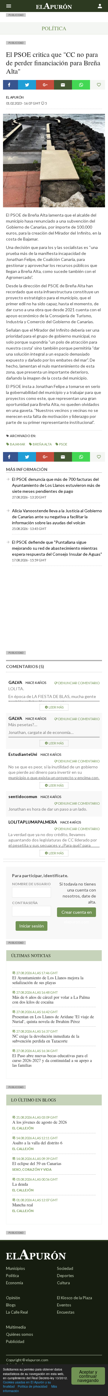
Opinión (13, 1297)
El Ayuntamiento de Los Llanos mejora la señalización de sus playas (47, 980)
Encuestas (65, 1312)
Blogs (11, 1305)
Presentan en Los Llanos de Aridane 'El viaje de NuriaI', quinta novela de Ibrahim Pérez (53, 1019)
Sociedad (65, 1268)
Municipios (15, 1268)
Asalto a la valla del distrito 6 (37, 1142)
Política (54, 28)
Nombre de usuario (31, 884)
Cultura (63, 1282)
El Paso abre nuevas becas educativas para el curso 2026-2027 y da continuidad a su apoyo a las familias (52, 1060)
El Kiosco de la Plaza (74, 1297)
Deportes (65, 1275)
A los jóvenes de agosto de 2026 (39, 1122)
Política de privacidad (32, 1386)
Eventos (64, 1305)
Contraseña (25, 903)
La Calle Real (17, 1312)
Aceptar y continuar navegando (88, 1376)
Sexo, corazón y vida (32, 1169)
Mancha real (22, 1204)
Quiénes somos (19, 1334)
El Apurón (15, 97)
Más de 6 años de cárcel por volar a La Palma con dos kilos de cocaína (51, 999)
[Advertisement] (54, 608)
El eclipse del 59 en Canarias (36, 1163)
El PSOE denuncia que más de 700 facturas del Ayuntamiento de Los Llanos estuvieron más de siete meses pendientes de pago (56, 485)
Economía (14, 1282)
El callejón (23, 1128)
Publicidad (15, 1341)
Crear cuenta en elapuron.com (77, 913)
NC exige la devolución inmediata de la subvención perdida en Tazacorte (45, 1038)
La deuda (20, 1184)
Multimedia (16, 1327)
